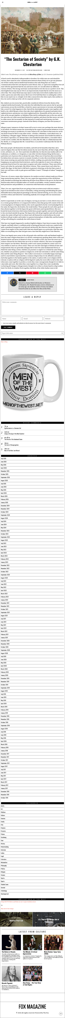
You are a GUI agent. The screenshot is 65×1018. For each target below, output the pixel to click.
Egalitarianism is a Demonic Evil (12, 428)
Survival (3, 888)
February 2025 (5, 499)
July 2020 (3, 656)
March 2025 (4, 496)
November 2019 (5, 682)
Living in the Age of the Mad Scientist (14, 434)
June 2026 (3, 462)
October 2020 (4, 647)
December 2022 (5, 565)
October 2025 (4, 474)
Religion (40, 70)
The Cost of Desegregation (11, 445)
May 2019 (3, 700)
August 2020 (4, 653)
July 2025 (3, 484)
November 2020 (5, 644)
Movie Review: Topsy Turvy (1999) (52, 953)
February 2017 (4, 785)
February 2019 (4, 710)
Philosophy (4, 866)
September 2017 (5, 763)
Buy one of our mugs (7, 908)
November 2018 (5, 719)
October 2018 (4, 722)
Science (3, 875)
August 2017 (4, 766)
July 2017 (3, 769)
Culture (28, 70)
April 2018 (3, 741)
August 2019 (4, 691)
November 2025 (5, 471)
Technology (4, 891)
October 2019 (4, 685)
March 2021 (4, 631)
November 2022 (5, 568)
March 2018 (4, 744)
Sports (2, 881)
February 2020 (5, 672)
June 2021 (3, 622)
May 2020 (3, 663)
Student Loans (4, 884)
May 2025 (3, 490)
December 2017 (5, 754)
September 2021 (5, 612)
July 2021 (3, 619)
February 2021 (4, 634)
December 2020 (5, 641)
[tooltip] (7, 273)
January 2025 (4, 502)
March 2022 (4, 594)
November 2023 (5, 531)
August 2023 (4, 540)
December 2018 (5, 716)
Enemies (3, 818)
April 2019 (3, 704)
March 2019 (4, 707)
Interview (3, 850)
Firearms (3, 831)
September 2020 (5, 650)
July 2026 (3, 459)
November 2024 (5, 509)
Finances (3, 828)
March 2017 (4, 782)
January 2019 (4, 713)
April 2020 (4, 666)
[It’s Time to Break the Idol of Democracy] (49, 919)
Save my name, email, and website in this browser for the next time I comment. (27, 323)
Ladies (2, 853)
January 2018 (4, 751)
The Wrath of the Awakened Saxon (13, 439)
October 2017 (4, 760)
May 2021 (3, 625)
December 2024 (5, 506)
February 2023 (5, 559)
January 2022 (4, 600)
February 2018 (4, 747)
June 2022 (3, 584)
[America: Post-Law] (16, 919)
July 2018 (3, 732)
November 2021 (5, 606)
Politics (3, 869)
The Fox (46, 1013)
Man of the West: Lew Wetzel (11, 450)
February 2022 (5, 597)
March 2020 (4, 669)
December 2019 (5, 678)
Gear (2, 840)
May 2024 (3, 528)
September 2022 (5, 575)
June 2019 (3, 697)
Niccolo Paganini (7, 983)
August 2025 (4, 480)
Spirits (3, 878)
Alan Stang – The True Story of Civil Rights (32, 984)
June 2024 (4, 524)
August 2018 (4, 729)
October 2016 (4, 798)
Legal (2, 856)
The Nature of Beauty (8, 952)
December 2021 (5, 603)
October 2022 (4, 572)
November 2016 (5, 795)
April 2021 (3, 628)
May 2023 (3, 550)
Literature (3, 859)
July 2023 (3, 543)
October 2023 (4, 534)
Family (2, 822)
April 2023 (4, 553)
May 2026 (3, 465)
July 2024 (3, 521)
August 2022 (4, 578)
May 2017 (3, 776)
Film (2, 825)
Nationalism (34, 70)
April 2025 (4, 493)
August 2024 (4, 518)
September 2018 (5, 726)
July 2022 (3, 581)
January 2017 (4, 788)
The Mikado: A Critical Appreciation (30, 953)
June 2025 (3, 487)
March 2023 (4, 556)
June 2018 (3, 735)
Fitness (3, 834)
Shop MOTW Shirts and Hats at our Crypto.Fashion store (18, 902)
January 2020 (4, 675)
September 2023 (5, 537)
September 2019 (5, 688)
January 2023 (4, 562)
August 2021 (4, 616)
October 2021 (4, 609)
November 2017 (5, 757)
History (3, 844)
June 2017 (3, 773)
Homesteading (5, 847)
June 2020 (4, 660)
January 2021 (4, 638)
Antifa (2, 806)
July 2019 (3, 694)
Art (2, 809)
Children (3, 812)
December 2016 (5, 791)
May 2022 (3, 587)
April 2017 (3, 779)
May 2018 (3, 738)
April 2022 (4, 590)
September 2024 (5, 515)
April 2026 (4, 468)
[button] (62, 333)
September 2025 (5, 477)
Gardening (3, 837)
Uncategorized (5, 894)
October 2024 (4, 512)
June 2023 (3, 546)
